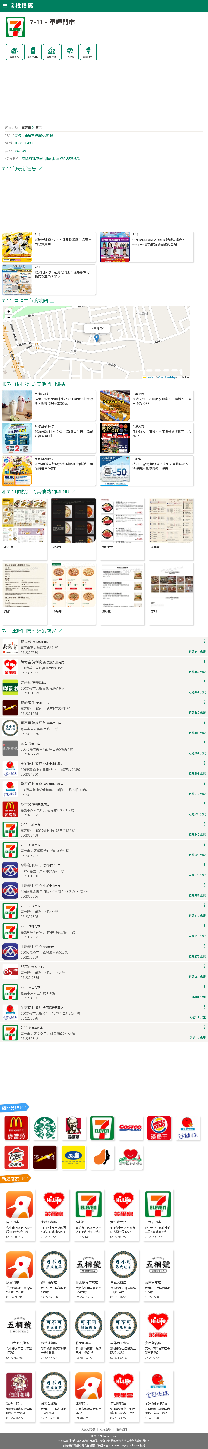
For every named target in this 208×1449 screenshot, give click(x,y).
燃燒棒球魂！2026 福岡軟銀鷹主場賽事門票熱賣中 (63, 242)
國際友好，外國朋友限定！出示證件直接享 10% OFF (161, 401)
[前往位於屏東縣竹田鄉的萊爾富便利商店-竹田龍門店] (123, 1398)
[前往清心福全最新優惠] (130, 1168)
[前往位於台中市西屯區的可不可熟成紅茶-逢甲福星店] (54, 1277)
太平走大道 (118, 1222)
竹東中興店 (84, 1343)
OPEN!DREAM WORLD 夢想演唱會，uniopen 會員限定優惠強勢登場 (158, 242)
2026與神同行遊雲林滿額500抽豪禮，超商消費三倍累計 (64, 466)
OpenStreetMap (167, 377)
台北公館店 (49, 1403)
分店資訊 (51, 57)
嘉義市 (26, 128)
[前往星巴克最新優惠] (45, 1139)
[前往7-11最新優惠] (102, 1139)
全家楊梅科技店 (156, 1403)
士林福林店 (49, 1222)
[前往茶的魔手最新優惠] (45, 1168)
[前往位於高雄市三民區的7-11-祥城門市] (88, 1217)
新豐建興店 (49, 1343)
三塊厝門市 (153, 1222)
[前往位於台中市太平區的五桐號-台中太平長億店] (19, 1337)
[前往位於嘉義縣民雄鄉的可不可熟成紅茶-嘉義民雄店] (123, 1277)
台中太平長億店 (17, 1343)
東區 (38, 128)
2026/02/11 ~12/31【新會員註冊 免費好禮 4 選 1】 (64, 434)
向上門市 (12, 1222)
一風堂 (136, 459)
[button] (96, 338)
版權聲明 (105, 1429)
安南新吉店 (153, 1343)
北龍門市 (82, 1403)
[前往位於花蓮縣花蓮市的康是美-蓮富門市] (19, 1277)
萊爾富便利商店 (44, 426)
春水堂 (155, 547)
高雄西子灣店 (120, 1343)
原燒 (7, 611)
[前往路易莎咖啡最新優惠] (102, 1168)
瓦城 (154, 611)
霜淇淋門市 (88, 57)
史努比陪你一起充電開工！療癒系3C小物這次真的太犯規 (62, 274)
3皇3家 (8, 547)
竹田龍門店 (118, 1403)
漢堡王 (106, 611)
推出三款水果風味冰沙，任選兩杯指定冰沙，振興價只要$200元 (64, 401)
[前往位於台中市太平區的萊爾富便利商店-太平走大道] (123, 1217)
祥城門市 (82, 1222)
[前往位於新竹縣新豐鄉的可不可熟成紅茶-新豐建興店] (54, 1337)
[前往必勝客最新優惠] (16, 1168)
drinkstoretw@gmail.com (124, 1445)
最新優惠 (14, 57)
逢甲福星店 (49, 1282)
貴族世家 (108, 547)
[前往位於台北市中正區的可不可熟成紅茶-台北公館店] (54, 1398)
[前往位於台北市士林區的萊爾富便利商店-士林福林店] (54, 1217)
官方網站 (69, 57)
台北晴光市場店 (87, 1282)
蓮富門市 (12, 1282)
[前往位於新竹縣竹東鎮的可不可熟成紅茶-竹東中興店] (88, 1337)
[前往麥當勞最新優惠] (16, 1139)
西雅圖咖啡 (42, 394)
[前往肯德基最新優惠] (73, 1139)
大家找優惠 (88, 1429)
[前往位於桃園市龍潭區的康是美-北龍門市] (88, 1398)
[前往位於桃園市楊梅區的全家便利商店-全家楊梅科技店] (158, 1398)
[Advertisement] (104, 94)
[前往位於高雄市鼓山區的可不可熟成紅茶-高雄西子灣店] (123, 1337)
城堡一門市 (14, 1403)
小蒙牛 (57, 547)
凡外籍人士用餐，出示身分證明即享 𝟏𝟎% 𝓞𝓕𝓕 (161, 434)
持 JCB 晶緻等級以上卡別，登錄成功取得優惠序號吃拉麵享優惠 (160, 466)
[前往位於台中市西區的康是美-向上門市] (19, 1217)
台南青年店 (153, 1282)
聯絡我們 (121, 1429)
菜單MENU (32, 57)
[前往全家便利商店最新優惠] (187, 1139)
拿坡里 (57, 611)
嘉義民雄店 (118, 1282)
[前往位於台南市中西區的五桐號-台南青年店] (158, 1277)
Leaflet (150, 377)
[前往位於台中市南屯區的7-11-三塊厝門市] (158, 1217)
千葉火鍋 (138, 394)
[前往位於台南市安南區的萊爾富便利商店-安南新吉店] (158, 1337)
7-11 (37, 234)
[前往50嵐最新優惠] (73, 1168)
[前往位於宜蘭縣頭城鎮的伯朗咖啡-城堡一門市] (19, 1398)
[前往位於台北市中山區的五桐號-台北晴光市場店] (88, 1277)
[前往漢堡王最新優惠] (159, 1139)
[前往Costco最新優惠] (130, 1139)
